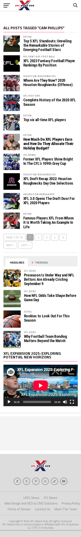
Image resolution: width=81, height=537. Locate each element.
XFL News (29, 155)
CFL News (50, 497)
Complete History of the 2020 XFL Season (49, 102)
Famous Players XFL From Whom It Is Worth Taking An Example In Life (48, 222)
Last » (25, 245)
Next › (10, 245)
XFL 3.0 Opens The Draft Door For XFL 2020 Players (49, 200)
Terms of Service (19, 509)
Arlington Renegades (39, 194)
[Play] (9, 402)
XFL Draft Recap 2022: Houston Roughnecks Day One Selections (48, 181)
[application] (40, 385)
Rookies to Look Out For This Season (47, 318)
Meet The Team (65, 509)
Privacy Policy (71, 503)
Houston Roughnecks (39, 76)
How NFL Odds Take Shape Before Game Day (50, 297)
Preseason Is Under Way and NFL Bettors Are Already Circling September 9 (49, 279)
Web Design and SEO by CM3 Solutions (31, 503)
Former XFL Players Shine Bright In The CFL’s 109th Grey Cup (48, 161)
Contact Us (42, 509)
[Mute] (65, 402)
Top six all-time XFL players (44, 120)
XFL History (31, 95)
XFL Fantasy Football (39, 56)
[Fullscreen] (72, 402)
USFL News (32, 497)
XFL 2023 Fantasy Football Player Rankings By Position (49, 63)
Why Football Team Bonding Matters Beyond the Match (45, 338)
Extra (27, 37)
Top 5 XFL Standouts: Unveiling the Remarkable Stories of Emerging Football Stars (47, 45)
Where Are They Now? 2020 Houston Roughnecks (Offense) (48, 82)
